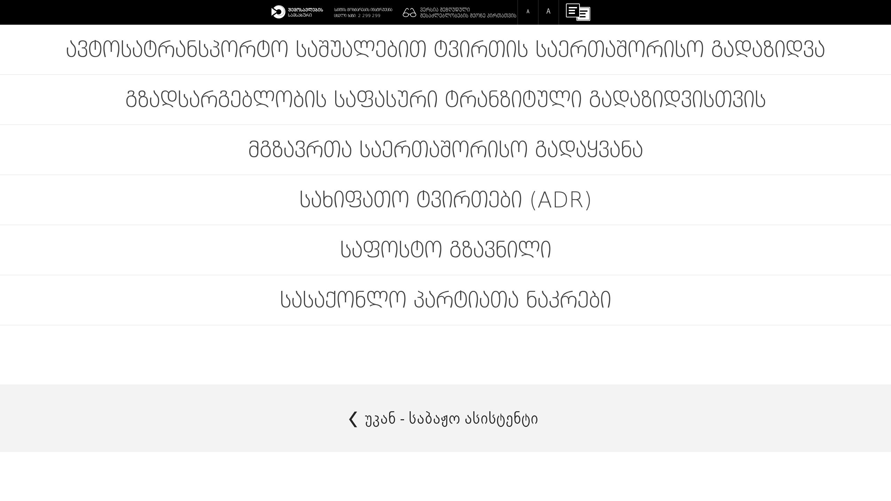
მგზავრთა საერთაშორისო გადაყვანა (445, 149)
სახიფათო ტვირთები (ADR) (445, 200)
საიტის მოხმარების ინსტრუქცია (363, 9)
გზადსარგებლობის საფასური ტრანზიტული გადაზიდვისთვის (445, 99)
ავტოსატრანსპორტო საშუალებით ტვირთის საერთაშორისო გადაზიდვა (445, 49)
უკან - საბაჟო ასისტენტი (451, 418)
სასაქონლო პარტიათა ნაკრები (445, 300)
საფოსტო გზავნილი (445, 250)
